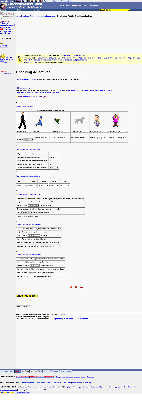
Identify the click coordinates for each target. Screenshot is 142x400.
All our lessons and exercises (75, 319)
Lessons (3, 10)
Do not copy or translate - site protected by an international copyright (96, 387)
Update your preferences (8, 390)
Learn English (22, 16)
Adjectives (66, 55)
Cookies (124, 387)
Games (55, 372)
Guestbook (3, 45)
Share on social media (22, 393)
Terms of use (57, 387)
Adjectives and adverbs (41, 60)
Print (1, 43)
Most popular (60, 377)
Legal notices (133, 387)
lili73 (61, 90)
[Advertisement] (79, 32)
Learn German (35, 382)
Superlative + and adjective (115, 58)
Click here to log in (7, 17)
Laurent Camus (27, 387)
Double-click (30, 62)
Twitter (22, 88)
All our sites (66, 372)
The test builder (73, 90)
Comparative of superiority (49, 58)
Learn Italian (57, 382)
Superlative (57, 60)
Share (27, 88)
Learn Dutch (67, 382)
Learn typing (86, 382)
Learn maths (76, 382)
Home (2, 42)
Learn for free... (7, 372)
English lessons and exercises (42, 16)
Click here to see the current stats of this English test (38, 92)
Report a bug (4, 47)
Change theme (78, 55)
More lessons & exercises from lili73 (97, 90)
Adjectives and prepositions (90, 58)
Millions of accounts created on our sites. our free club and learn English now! (7, 28)
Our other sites (6, 73)
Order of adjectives (69, 58)
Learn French (24, 382)
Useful (36, 10)
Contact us (90, 377)
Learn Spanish (46, 382)
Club (19, 10)
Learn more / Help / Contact (43, 387)
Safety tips (67, 387)
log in (26, 97)
